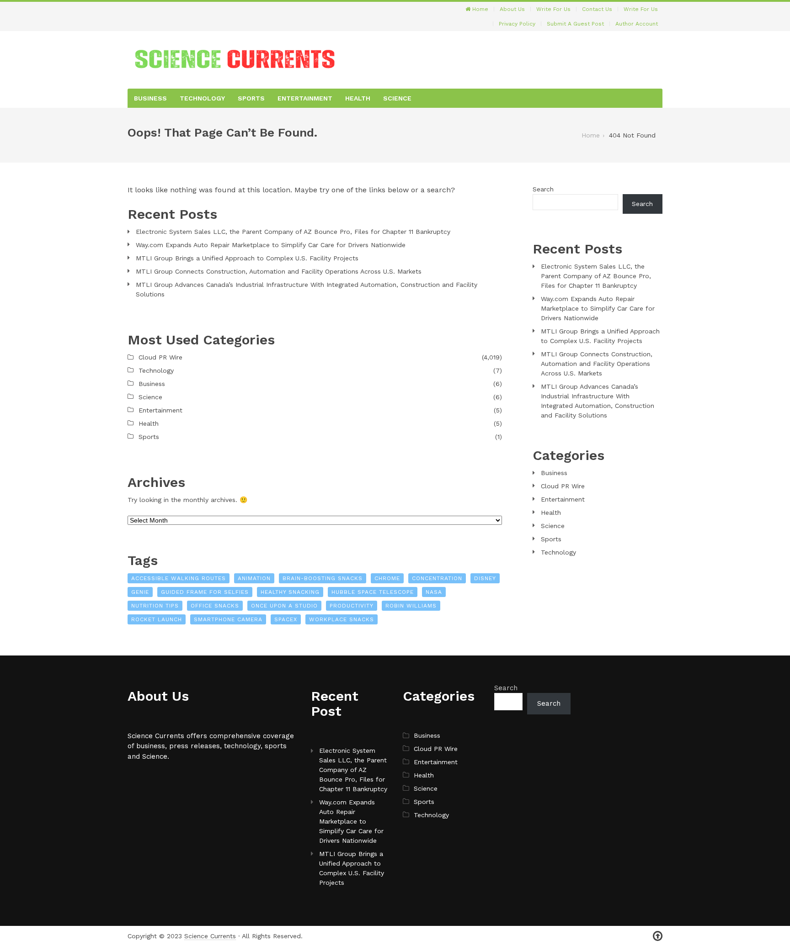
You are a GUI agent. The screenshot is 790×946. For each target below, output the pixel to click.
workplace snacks (341, 619)
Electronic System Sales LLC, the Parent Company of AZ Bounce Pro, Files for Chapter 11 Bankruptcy (293, 231)
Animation (254, 578)
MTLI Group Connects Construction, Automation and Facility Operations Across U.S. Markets (279, 271)
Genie (140, 592)
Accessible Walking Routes (178, 578)
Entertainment (305, 98)
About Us (512, 9)
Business (150, 98)
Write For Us (553, 9)
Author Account (636, 24)
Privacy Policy (517, 24)
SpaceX (285, 619)
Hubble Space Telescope (372, 592)
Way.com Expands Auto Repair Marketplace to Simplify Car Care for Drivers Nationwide (271, 244)
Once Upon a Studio (284, 605)
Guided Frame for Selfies (205, 592)
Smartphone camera (228, 619)
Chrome (387, 578)
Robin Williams (411, 605)
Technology (202, 98)
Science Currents (210, 936)
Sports (251, 98)
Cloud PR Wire (160, 357)
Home (479, 9)
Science (397, 98)
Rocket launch (156, 619)
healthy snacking (290, 592)
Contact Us (597, 9)
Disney (485, 578)
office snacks (215, 605)
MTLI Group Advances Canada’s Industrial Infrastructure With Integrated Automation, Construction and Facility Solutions (306, 289)
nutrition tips (155, 605)
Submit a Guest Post (575, 24)
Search (543, 189)
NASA (434, 592)
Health (357, 98)
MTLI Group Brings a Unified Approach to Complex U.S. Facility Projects (247, 258)
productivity (352, 605)
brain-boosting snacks (323, 578)
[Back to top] (657, 936)
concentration (437, 578)
